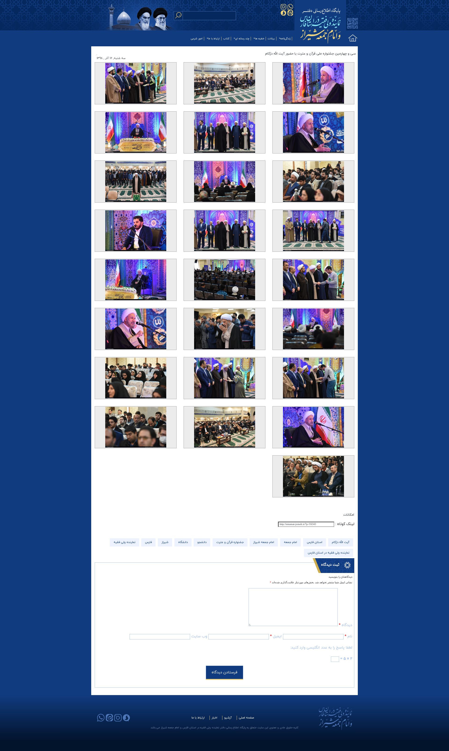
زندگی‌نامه (285, 38)
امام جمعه (290, 542)
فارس (148, 542)
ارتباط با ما (214, 38)
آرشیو (228, 718)
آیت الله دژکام (340, 542)
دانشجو (201, 542)
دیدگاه (345, 625)
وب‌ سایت (199, 636)
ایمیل (276, 636)
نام (348, 636)
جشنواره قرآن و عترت (230, 542)
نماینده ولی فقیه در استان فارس (328, 553)
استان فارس (314, 542)
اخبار (214, 718)
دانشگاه (183, 542)
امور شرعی (197, 38)
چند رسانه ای (242, 38)
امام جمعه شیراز (263, 542)
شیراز (165, 542)
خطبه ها (259, 38)
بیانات (271, 38)
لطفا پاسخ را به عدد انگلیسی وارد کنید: (321, 647)
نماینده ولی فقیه (124, 542)
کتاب (226, 38)
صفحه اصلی (246, 718)
